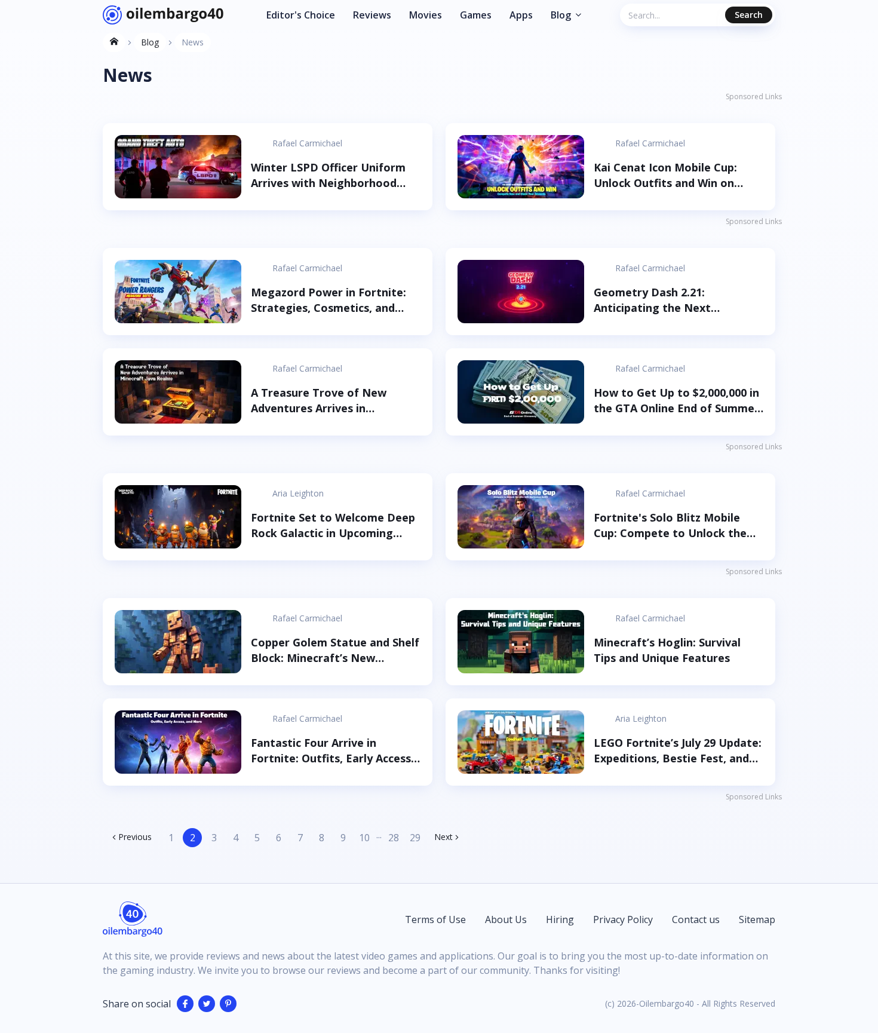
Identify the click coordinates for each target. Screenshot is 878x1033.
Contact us (696, 919)
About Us (506, 919)
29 (415, 837)
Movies (425, 15)
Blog (561, 15)
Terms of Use (435, 919)
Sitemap (757, 919)
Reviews (372, 15)
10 (364, 837)
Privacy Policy (623, 919)
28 (393, 837)
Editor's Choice (300, 15)
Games (476, 15)
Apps (521, 15)
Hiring (560, 919)
